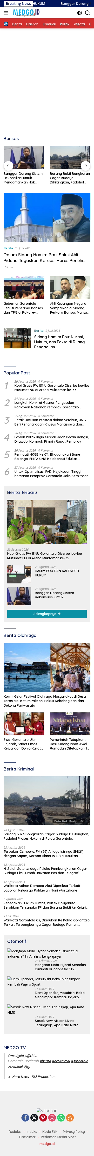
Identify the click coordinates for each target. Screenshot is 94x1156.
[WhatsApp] (61, 1118)
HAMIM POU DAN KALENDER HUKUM (57, 573)
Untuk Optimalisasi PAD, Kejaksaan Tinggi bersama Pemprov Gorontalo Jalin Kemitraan (51, 473)
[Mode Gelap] (79, 13)
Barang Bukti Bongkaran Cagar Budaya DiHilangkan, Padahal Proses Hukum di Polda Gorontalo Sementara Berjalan (70, 178)
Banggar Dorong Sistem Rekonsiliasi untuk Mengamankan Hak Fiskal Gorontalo (23, 178)
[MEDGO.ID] (25, 13)
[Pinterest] (43, 1118)
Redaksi (15, 1131)
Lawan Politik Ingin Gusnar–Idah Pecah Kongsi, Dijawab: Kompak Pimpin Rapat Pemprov (51, 439)
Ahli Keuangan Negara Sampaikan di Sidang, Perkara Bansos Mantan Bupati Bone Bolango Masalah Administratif (69, 308)
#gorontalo (79, 1061)
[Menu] (7, 13)
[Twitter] (34, 1118)
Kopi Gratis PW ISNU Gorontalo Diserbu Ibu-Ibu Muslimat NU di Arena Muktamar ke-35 (51, 387)
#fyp (27, 1066)
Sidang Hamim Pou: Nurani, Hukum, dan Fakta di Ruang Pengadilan (59, 341)
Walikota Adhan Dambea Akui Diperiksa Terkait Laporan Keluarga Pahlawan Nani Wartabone (42, 888)
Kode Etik (50, 1131)
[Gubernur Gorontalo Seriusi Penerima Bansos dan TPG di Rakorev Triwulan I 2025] (24, 287)
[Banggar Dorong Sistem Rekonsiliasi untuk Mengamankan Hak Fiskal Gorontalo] (24, 157)
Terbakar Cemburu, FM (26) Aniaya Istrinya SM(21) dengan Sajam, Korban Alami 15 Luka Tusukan (43, 853)
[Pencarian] (87, 13)
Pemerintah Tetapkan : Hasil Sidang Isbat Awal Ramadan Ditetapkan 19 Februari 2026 (69, 744)
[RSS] (70, 1118)
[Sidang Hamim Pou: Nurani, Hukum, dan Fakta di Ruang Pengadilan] (17, 340)
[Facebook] (25, 1118)
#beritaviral (61, 1061)
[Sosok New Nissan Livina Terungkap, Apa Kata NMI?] (47, 1009)
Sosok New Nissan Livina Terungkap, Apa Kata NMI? (56, 1023)
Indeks (32, 1131)
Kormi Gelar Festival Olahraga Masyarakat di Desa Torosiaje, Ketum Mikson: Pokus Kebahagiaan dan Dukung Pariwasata (45, 700)
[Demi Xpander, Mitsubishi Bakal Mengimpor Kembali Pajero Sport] (47, 981)
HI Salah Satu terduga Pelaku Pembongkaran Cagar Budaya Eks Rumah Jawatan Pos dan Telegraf (45, 870)
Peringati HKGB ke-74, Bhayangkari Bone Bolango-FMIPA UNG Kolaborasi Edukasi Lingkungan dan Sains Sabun (47, 456)
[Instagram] (52, 1118)
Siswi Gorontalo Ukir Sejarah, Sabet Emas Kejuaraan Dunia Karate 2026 (23, 744)
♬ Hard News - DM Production (31, 1076)
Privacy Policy (74, 1131)
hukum (8, 267)
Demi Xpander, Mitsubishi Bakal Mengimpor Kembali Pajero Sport (60, 995)
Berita (8, 248)
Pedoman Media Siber (58, 1137)
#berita (45, 1061)
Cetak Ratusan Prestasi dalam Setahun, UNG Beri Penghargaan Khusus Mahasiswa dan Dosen (50, 422)
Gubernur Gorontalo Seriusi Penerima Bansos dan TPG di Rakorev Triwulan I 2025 (23, 308)
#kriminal (15, 1066)
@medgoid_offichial (22, 1055)
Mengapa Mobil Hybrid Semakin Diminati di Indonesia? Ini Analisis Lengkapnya (60, 967)
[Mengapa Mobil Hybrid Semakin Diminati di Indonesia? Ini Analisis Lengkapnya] (47, 953)
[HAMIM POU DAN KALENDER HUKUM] (19, 574)
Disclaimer (27, 1137)
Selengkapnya (45, 614)
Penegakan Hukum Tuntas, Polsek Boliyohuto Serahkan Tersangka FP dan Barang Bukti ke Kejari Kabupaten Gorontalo (45, 905)
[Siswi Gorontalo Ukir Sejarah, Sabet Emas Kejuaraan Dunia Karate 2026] (24, 723)
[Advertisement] (47, 78)
